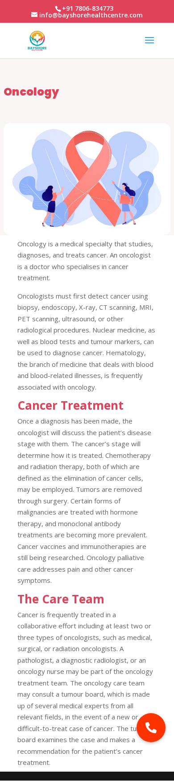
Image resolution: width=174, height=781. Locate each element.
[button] (151, 727)
